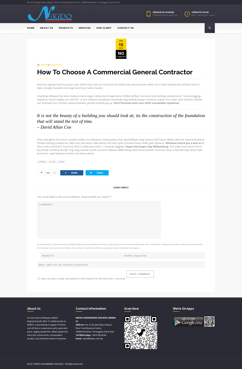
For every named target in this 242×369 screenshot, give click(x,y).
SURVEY (61, 161)
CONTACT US (125, 28)
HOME (30, 28)
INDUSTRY (56, 64)
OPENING (42, 161)
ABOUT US (46, 28)
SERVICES (85, 28)
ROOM (52, 161)
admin (43, 64)
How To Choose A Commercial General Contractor (115, 72)
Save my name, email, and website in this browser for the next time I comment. (83, 278)
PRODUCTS (66, 28)
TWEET (96, 172)
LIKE (50, 172)
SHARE (71, 172)
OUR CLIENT (104, 28)
